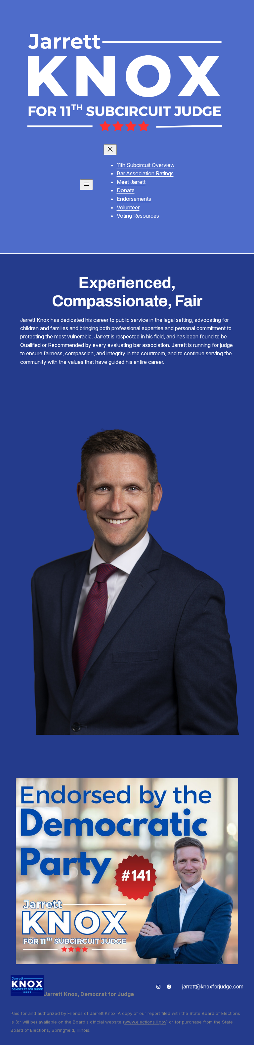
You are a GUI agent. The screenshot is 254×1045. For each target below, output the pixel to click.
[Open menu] (86, 184)
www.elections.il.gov (145, 1021)
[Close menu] (110, 149)
